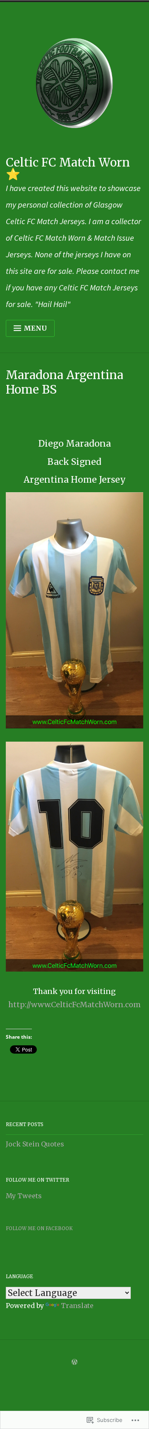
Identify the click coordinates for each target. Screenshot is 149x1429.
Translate (77, 1305)
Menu (35, 328)
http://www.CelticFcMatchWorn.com (74, 1004)
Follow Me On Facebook (39, 1228)
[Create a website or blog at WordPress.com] (74, 1362)
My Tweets (24, 1196)
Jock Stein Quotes (35, 1144)
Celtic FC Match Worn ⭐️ (68, 168)
